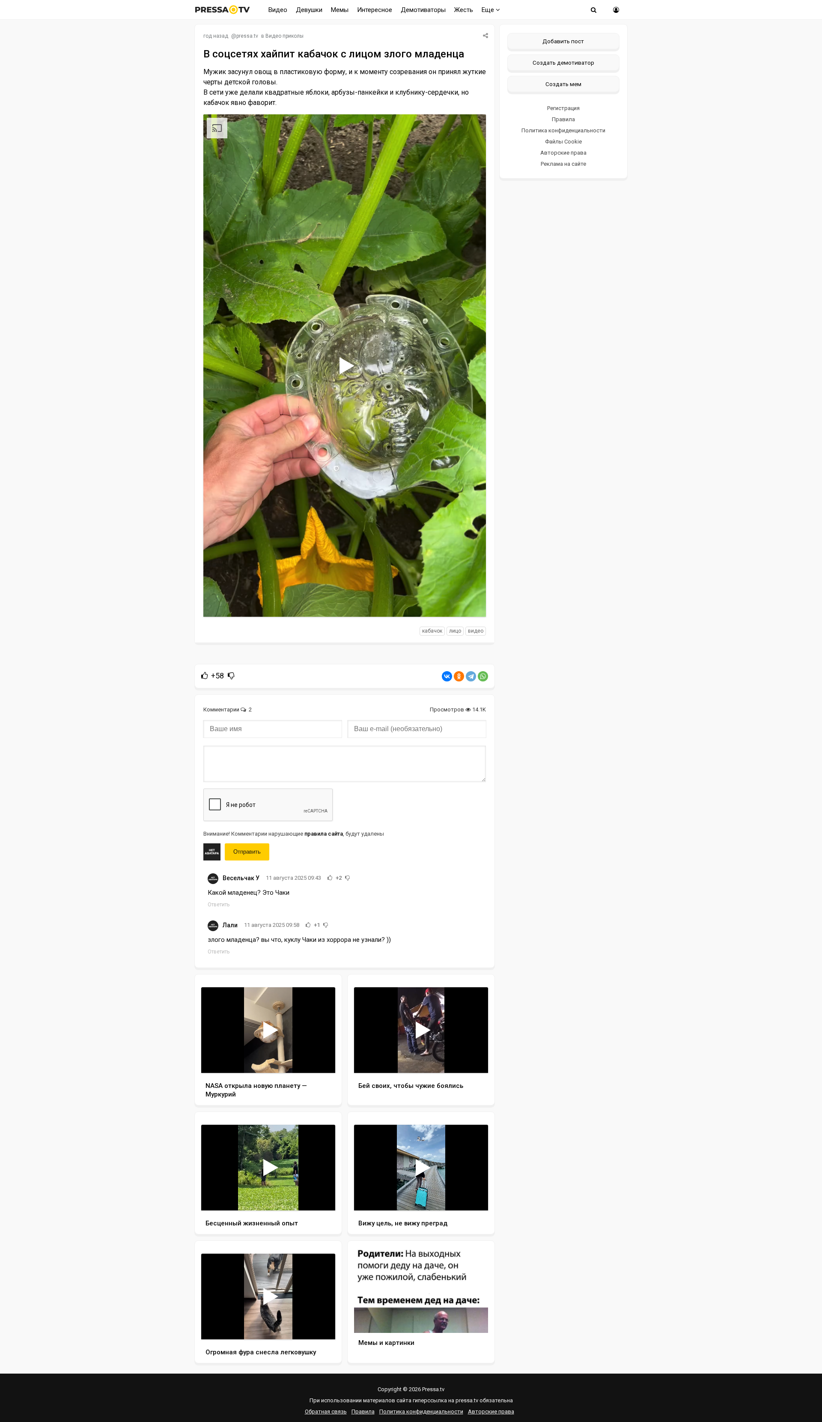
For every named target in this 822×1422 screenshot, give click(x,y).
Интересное (374, 10)
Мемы (339, 10)
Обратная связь (326, 1411)
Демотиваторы (423, 10)
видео (475, 631)
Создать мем (563, 84)
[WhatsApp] (483, 676)
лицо (455, 631)
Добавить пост (563, 41)
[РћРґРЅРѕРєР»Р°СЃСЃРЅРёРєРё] (459, 676)
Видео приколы (284, 36)
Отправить (247, 851)
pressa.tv (247, 36)
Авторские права (563, 152)
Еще (489, 10)
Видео (277, 10)
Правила (563, 119)
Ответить (218, 905)
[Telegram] (471, 676)
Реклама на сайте (563, 164)
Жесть (463, 10)
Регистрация (563, 108)
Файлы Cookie (563, 141)
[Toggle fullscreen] (469, 602)
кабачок (432, 631)
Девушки (309, 10)
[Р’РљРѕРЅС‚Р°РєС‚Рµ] (447, 676)
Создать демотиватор (563, 62)
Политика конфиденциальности (563, 130)
